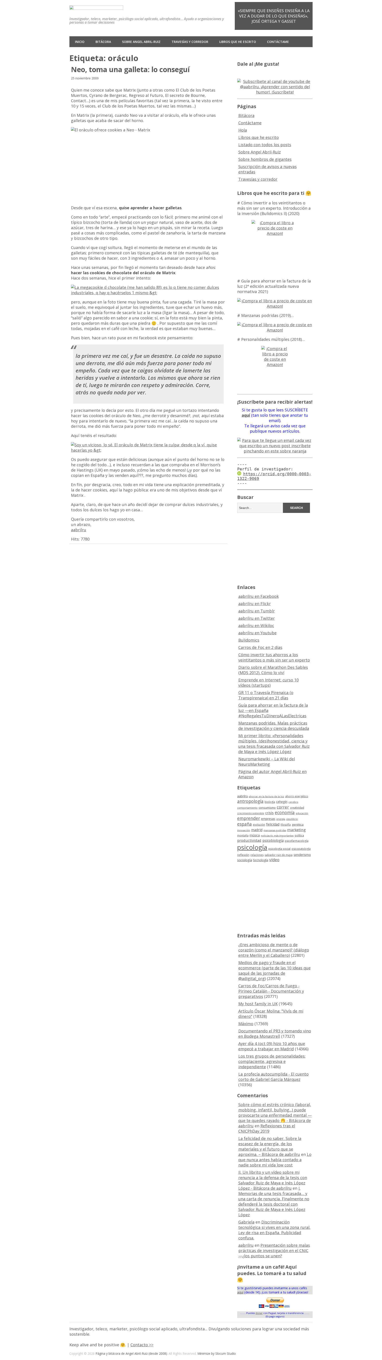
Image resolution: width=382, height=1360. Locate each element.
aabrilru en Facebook (258, 596)
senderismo (302, 854)
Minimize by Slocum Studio (216, 1353)
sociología (244, 860)
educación (302, 813)
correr (283, 807)
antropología (250, 801)
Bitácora (103, 42)
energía (280, 819)
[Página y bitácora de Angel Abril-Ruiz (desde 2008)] (96, 6)
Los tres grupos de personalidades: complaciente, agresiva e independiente (272, 1061)
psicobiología (273, 840)
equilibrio (292, 819)
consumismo (267, 807)
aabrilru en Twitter (256, 618)
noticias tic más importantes (277, 835)
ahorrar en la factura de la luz (266, 796)
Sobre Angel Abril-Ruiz (141, 42)
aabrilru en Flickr (254, 603)
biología (270, 802)
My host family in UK (258, 1003)
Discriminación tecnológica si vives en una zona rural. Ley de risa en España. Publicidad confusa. (274, 1230)
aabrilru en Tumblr (256, 611)
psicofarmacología (296, 841)
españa (244, 824)
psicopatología (301, 849)
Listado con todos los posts (264, 144)
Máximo (245, 1023)
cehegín (281, 801)
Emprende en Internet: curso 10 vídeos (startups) (268, 682)
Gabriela (246, 1222)
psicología (252, 847)
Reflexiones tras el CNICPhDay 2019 (266, 1128)
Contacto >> (141, 1344)
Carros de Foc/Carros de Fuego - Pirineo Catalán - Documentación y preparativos (271, 991)
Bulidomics (248, 640)
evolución (259, 825)
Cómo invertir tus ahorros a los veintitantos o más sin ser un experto (274, 657)
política (299, 835)
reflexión (243, 855)
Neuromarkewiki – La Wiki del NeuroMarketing (266, 761)
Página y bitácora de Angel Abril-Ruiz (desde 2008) (131, 1353)
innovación (243, 830)
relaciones (257, 855)
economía (285, 812)
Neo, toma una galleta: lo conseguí (130, 69)
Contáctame (278, 42)
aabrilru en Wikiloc (256, 625)
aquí (240, 1292)
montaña (242, 835)
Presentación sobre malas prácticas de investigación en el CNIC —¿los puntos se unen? (274, 1250)
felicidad (272, 824)
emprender (248, 818)
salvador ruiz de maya (278, 855)
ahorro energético (296, 796)
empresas (268, 819)
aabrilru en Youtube (257, 632)
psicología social (279, 849)
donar (259, 1313)
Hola (242, 130)
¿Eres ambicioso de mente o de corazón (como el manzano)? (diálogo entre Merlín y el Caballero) (273, 950)
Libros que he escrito (237, 42)
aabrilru (78, 529)
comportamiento (247, 807)
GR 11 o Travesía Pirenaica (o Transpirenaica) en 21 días (265, 695)
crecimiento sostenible (250, 813)
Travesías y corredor (190, 42)
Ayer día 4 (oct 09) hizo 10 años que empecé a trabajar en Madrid (271, 1046)
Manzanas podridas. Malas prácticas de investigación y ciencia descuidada (273, 725)
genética (298, 825)
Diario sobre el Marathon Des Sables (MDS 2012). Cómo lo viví (273, 670)
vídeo (274, 859)
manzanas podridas (275, 830)
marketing (296, 829)
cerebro (293, 802)
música (255, 835)
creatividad (297, 807)
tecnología (260, 860)
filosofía (286, 825)
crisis (269, 812)
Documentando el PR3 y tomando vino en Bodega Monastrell (274, 1033)
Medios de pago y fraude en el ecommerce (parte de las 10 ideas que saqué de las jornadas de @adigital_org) (274, 970)
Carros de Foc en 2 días (260, 647)
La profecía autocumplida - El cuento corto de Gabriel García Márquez (273, 1076)
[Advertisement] (275, 548)
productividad (249, 840)
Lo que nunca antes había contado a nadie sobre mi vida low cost (274, 1160)
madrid (256, 829)
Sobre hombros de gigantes (265, 159)
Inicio (79, 42)
